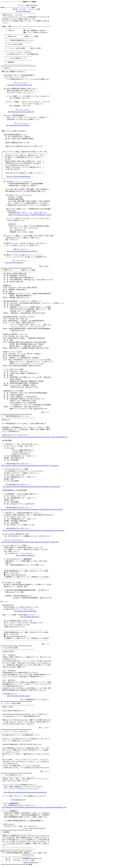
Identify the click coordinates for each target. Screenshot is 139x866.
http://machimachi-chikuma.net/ (25, 555)
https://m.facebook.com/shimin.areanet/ (18, 696)
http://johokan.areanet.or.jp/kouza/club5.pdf (21, 112)
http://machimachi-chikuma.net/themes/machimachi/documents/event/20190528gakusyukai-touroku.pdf (31, 509)
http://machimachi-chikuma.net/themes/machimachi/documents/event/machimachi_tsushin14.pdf (29, 542)
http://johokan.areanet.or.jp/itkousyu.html (19, 85)
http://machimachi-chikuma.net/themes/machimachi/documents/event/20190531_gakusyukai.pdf (29, 465)
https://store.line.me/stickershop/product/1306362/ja (22, 251)
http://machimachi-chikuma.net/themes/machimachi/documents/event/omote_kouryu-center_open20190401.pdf (34, 437)
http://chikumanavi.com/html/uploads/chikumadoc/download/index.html (25, 792)
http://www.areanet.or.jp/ (23, 11)
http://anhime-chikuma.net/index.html (25, 611)
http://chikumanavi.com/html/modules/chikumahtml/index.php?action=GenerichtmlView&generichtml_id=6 (34, 807)
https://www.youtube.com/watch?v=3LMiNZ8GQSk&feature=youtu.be (29, 215)
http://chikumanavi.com (18, 799)
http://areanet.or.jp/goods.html (14, 262)
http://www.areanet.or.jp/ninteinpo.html (18, 176)
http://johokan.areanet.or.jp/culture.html (17, 125)
